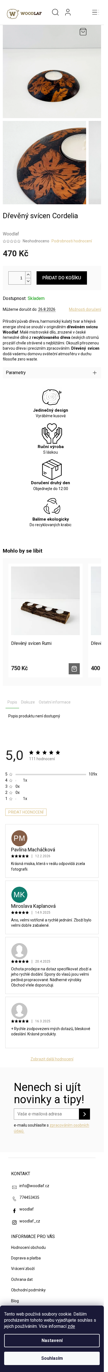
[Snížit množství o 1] (28, 281)
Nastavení (52, 1340)
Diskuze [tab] (28, 702)
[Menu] (95, 12)
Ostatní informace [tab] (55, 702)
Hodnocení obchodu (28, 1247)
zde (71, 1326)
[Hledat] (55, 12)
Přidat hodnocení (25, 812)
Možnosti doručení (85, 309)
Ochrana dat (22, 1279)
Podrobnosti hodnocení (72, 241)
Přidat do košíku (61, 277)
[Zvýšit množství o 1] (28, 275)
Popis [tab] (12, 702)
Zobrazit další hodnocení (51, 1059)
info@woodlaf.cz (34, 1186)
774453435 (29, 1197)
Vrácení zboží (23, 1268)
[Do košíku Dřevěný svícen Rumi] (74, 668)
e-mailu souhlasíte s (51, 1128)
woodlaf (26, 1209)
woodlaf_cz (29, 1221)
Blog (15, 1301)
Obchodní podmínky (28, 1290)
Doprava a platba (26, 1258)
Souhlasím (52, 1358)
